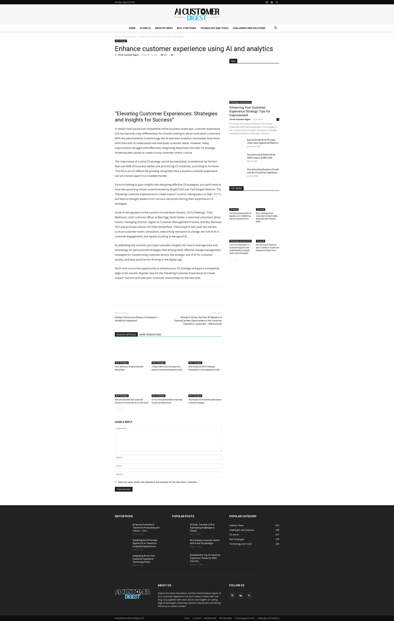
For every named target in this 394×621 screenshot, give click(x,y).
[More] (146, 62)
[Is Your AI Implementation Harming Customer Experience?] (168, 385)
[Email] (139, 62)
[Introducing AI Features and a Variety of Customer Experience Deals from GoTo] (267, 234)
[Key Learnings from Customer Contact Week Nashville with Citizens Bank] (267, 203)
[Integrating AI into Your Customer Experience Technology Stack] (122, 559)
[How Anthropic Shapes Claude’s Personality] (131, 352)
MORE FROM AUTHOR (150, 334)
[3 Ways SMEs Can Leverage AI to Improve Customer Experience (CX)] (168, 352)
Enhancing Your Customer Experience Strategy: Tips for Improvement (249, 111)
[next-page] (122, 409)
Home (132, 28)
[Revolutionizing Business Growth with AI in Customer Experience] (237, 173)
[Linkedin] (271, 2)
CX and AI (145, 28)
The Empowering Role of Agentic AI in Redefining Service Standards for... (240, 216)
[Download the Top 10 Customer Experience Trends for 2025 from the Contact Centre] (179, 558)
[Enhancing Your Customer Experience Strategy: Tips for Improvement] (254, 85)
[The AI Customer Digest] (197, 14)
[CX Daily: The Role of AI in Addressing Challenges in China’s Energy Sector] (179, 528)
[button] (275, 28)
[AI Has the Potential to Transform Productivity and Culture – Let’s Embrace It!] (122, 528)
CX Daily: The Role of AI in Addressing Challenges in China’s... (202, 527)
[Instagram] (266, 2)
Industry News (164, 28)
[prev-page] (117, 409)
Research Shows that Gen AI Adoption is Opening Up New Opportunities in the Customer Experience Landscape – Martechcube (198, 320)
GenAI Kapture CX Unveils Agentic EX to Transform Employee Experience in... (145, 543)
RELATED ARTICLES (126, 334)
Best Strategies (186, 28)
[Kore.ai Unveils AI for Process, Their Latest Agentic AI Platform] (237, 143)
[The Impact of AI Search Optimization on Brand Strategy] (205, 385)
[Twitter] (277, 2)
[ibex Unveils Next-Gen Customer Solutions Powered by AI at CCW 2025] (131, 385)
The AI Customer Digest (128, 55)
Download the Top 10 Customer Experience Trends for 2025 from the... (205, 558)
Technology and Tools (214, 28)
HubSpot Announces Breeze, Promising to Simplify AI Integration (136, 319)
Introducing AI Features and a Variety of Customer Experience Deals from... (267, 248)
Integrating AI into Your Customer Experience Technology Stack (144, 559)
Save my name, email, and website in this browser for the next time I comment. (157, 482)
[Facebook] (125, 62)
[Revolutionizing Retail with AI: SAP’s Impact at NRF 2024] (237, 158)
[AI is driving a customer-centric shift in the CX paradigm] (179, 544)
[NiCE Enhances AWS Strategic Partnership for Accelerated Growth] (205, 352)
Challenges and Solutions (249, 28)
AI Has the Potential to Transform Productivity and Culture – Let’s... (146, 527)
